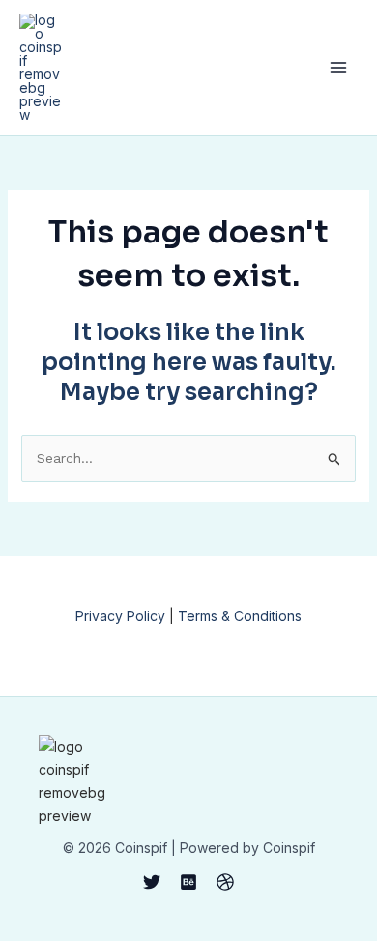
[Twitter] (151, 882)
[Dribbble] (225, 882)
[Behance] (188, 882)
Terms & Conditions (240, 616)
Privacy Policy (120, 616)
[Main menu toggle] (338, 68)
